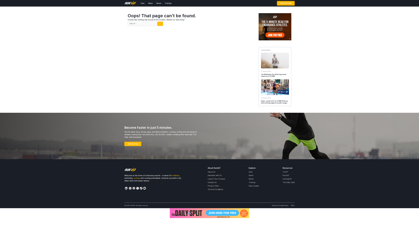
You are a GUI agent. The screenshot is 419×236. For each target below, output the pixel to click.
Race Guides (254, 186)
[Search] (160, 24)
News (150, 3)
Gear (143, 3)
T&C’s (293, 205)
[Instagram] (130, 188)
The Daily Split (289, 182)
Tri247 (285, 172)
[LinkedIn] (126, 188)
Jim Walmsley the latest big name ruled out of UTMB (273, 75)
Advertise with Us (215, 175)
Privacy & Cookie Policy (280, 205)
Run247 (286, 175)
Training (168, 3)
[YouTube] (144, 188)
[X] (137, 188)
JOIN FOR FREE (286, 3)
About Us (211, 172)
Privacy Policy (213, 186)
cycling (136, 178)
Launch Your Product (216, 179)
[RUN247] (130, 3)
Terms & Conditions (215, 189)
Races (158, 3)
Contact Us (212, 182)
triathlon (175, 175)
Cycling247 (287, 179)
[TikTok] (141, 188)
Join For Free (133, 144)
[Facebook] (133, 188)
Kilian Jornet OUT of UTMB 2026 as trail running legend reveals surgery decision (274, 103)
